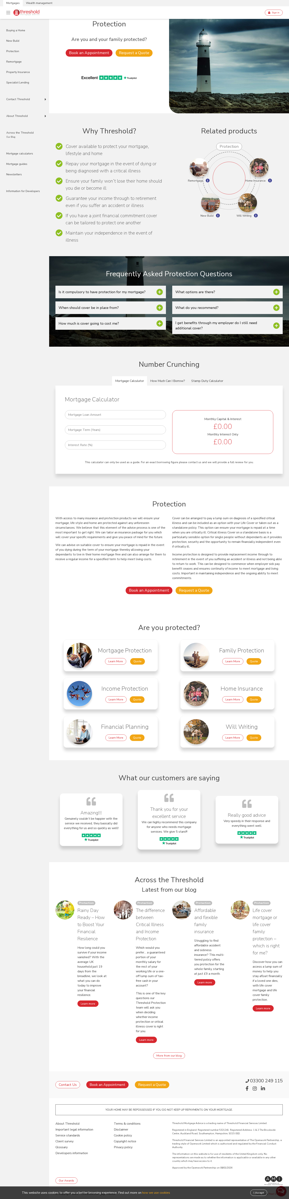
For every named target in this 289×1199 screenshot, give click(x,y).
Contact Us (68, 1084)
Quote (137, 661)
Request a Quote (134, 52)
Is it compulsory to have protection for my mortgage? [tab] (102, 292)
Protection (12, 51)
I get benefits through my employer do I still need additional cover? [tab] (216, 326)
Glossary (61, 1147)
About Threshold (17, 116)
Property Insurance (18, 72)
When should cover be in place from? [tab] (89, 307)
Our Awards (66, 1180)
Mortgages (13, 3)
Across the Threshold (20, 135)
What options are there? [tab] (195, 292)
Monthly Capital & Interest (222, 419)
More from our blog (169, 1056)
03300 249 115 (266, 1081)
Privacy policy (123, 1147)
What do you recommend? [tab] (196, 307)
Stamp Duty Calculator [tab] (207, 381)
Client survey (64, 1141)
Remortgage (14, 62)
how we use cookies (156, 1193)
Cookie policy (123, 1135)
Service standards (67, 1135)
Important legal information (74, 1129)
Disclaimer (121, 1129)
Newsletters (14, 174)
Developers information (71, 1153)
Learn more (88, 1004)
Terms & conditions (127, 1123)
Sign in (275, 12)
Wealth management (39, 3)
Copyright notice (125, 1141)
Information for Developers (23, 191)
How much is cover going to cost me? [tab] (89, 323)
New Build (12, 41)
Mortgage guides (16, 164)
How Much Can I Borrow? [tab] (167, 381)
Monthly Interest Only (222, 434)
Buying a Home (15, 30)
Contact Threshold (18, 99)
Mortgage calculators (19, 153)
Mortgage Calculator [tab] (129, 381)
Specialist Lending (17, 82)
